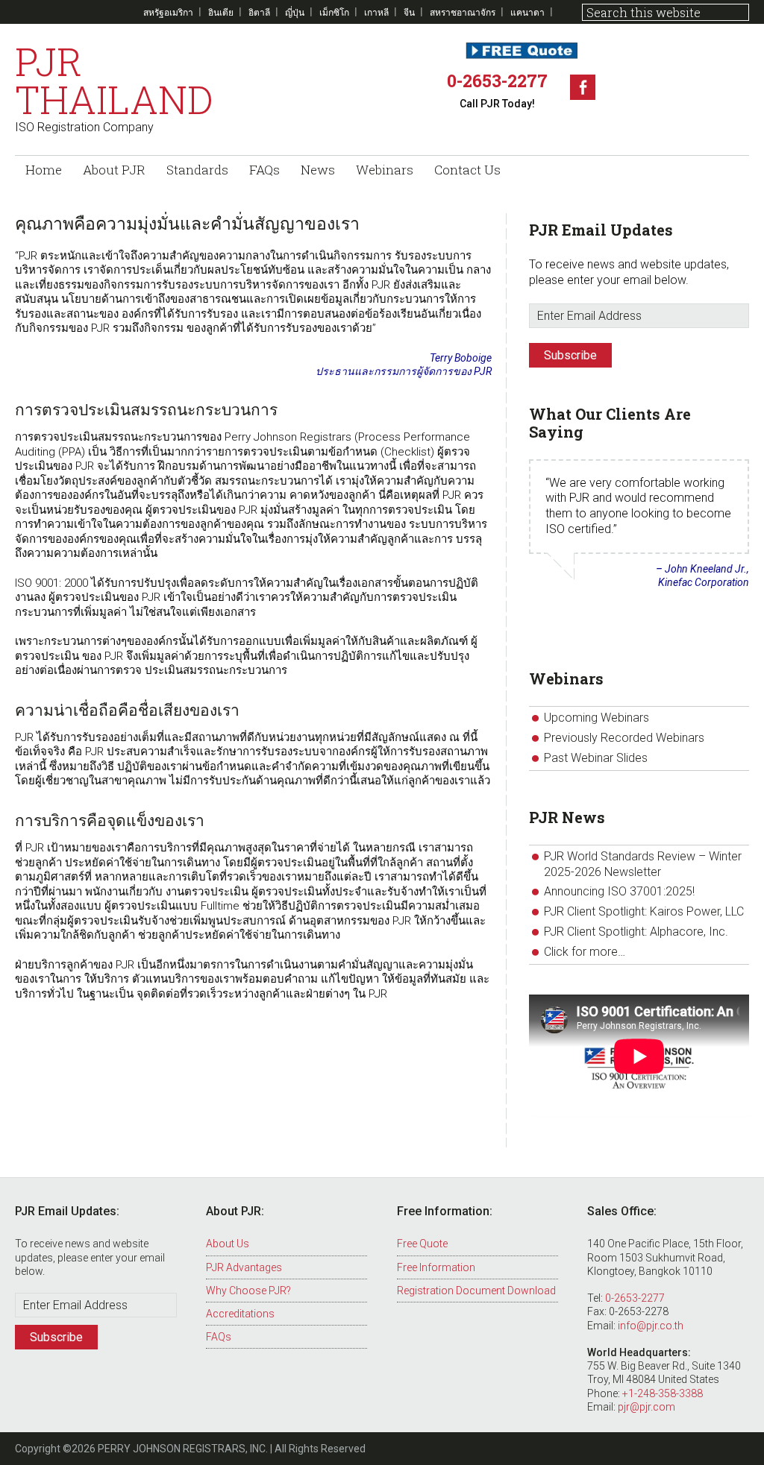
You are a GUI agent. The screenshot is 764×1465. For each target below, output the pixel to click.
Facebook (582, 87)
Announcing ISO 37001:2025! (619, 891)
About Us (227, 1244)
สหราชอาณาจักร (462, 12)
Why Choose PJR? (248, 1291)
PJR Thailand (114, 80)
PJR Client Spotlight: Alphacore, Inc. (636, 931)
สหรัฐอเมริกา (168, 12)
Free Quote (422, 1244)
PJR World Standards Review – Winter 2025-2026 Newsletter (643, 864)
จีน (409, 12)
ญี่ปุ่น (294, 12)
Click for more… (584, 952)
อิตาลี (259, 12)
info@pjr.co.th (650, 1326)
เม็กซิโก (334, 12)
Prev (541, 644)
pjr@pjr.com (646, 1407)
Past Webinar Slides (596, 758)
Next (737, 644)
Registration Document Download (476, 1291)
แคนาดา (527, 12)
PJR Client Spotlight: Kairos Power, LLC (644, 911)
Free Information (436, 1267)
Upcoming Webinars (596, 718)
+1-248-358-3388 (662, 1393)
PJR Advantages (244, 1267)
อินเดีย (221, 12)
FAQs (218, 1337)
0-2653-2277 (497, 80)
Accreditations (240, 1314)
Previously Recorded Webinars (624, 738)
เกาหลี (376, 12)
